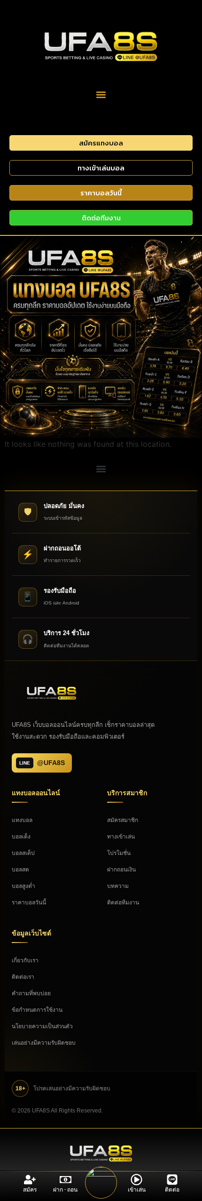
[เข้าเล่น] (136, 1179)
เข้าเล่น (137, 1189)
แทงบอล (22, 820)
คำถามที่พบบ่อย (31, 993)
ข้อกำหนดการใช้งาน (37, 1010)
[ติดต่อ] (172, 1179)
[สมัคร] (30, 1179)
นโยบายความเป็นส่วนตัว (42, 1026)
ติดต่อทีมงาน (123, 902)
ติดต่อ (172, 1189)
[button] (101, 94)
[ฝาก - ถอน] (65, 1179)
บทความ (118, 886)
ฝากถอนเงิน (121, 869)
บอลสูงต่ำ (23, 886)
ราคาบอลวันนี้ (29, 902)
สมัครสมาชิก (122, 820)
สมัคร (30, 1189)
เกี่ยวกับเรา (25, 960)
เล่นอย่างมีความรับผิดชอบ (44, 1043)
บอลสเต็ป (23, 853)
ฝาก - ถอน (65, 1189)
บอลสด (20, 869)
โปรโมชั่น (119, 853)
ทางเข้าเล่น (121, 836)
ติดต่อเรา (23, 977)
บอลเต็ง (21, 836)
